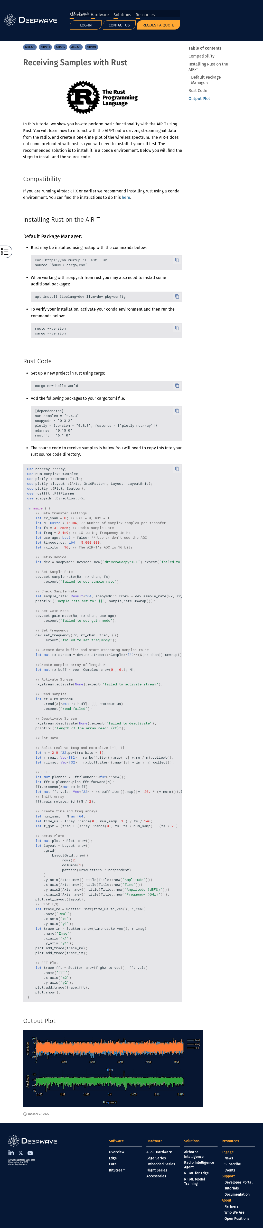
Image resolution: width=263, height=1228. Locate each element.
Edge (113, 1158)
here (126, 197)
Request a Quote (158, 25)
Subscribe (232, 1164)
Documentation (237, 1194)
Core (113, 1164)
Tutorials (231, 1188)
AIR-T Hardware (159, 1152)
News (228, 1158)
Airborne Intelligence (194, 1154)
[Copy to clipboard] (177, 260)
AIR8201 (30, 47)
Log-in (86, 25)
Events (229, 1170)
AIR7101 (91, 47)
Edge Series (156, 1158)
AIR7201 (76, 47)
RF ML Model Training (194, 1181)
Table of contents (205, 48)
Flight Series (156, 1170)
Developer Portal (238, 1182)
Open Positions (236, 1218)
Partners (231, 1206)
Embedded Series (160, 1164)
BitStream (117, 1170)
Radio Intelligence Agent (199, 1164)
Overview (116, 1152)
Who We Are (234, 1212)
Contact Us (119, 25)
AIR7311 (45, 47)
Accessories (156, 1176)
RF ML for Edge (196, 1173)
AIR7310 (60, 47)
